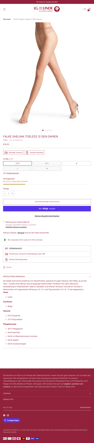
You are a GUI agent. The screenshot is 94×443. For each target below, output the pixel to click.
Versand (20, 233)
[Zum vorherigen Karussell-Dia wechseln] (84, 361)
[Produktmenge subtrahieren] (5, 193)
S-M (17, 163)
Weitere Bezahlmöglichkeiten (47, 216)
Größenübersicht (12, 173)
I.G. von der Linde (23, 430)
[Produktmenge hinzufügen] (12, 193)
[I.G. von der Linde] (47, 9)
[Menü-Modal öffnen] (4, 9)
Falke (5, 140)
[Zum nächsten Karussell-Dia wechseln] (89, 360)
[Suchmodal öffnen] (84, 9)
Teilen (8, 267)
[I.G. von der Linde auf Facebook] (4, 415)
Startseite (7, 19)
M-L (47, 163)
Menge (6, 188)
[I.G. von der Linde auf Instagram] (8, 415)
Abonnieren (85, 407)
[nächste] (67, 2)
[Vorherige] (26, 2)
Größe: (8, 159)
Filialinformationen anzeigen (16, 227)
